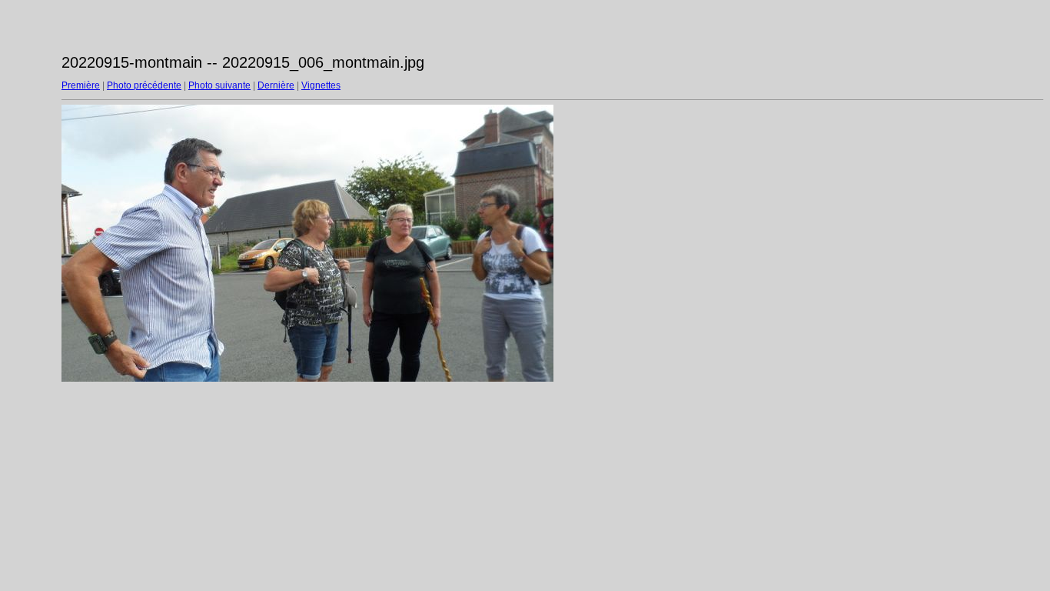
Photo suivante (219, 85)
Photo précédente (144, 85)
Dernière (276, 85)
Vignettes (321, 85)
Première (80, 85)
